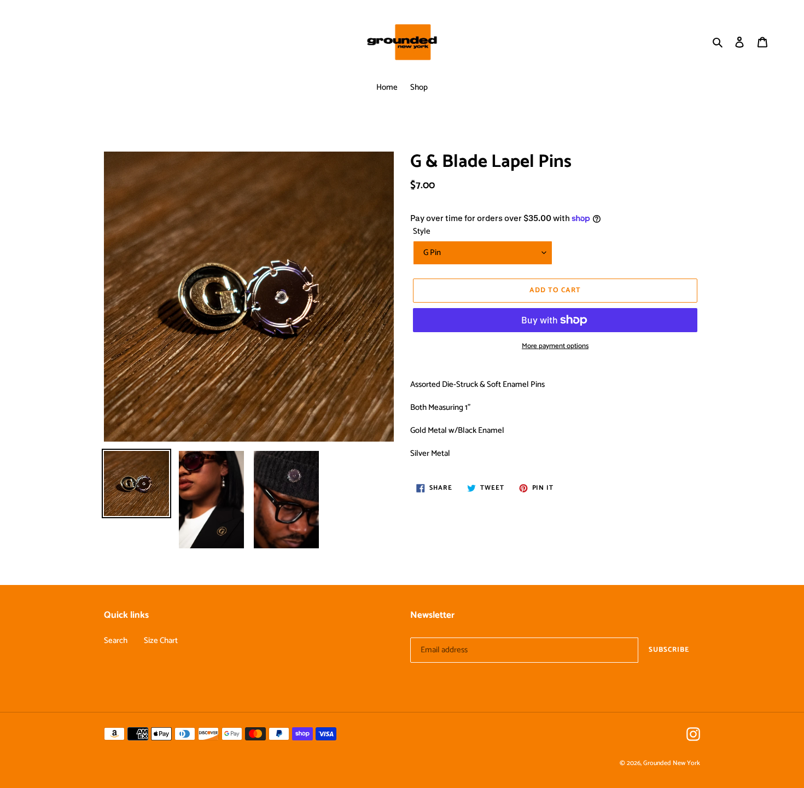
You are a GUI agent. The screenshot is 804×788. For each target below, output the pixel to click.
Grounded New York (671, 763)
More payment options (555, 346)
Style (421, 231)
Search (115, 640)
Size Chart (161, 640)
